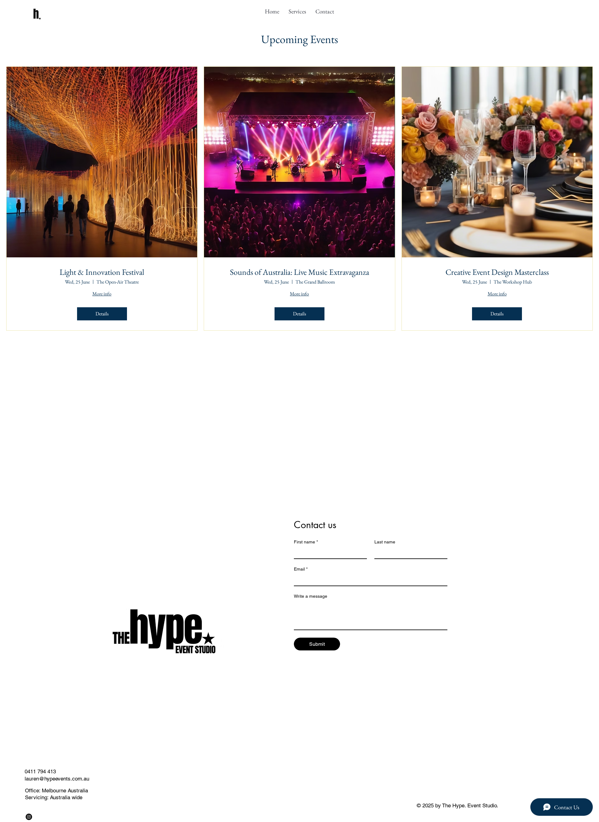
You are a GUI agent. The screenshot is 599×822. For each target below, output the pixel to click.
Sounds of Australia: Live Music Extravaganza (299, 272)
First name (306, 541)
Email (301, 569)
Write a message (310, 596)
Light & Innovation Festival (102, 272)
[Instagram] (29, 817)
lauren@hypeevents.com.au (57, 779)
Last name (384, 541)
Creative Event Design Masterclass (497, 272)
